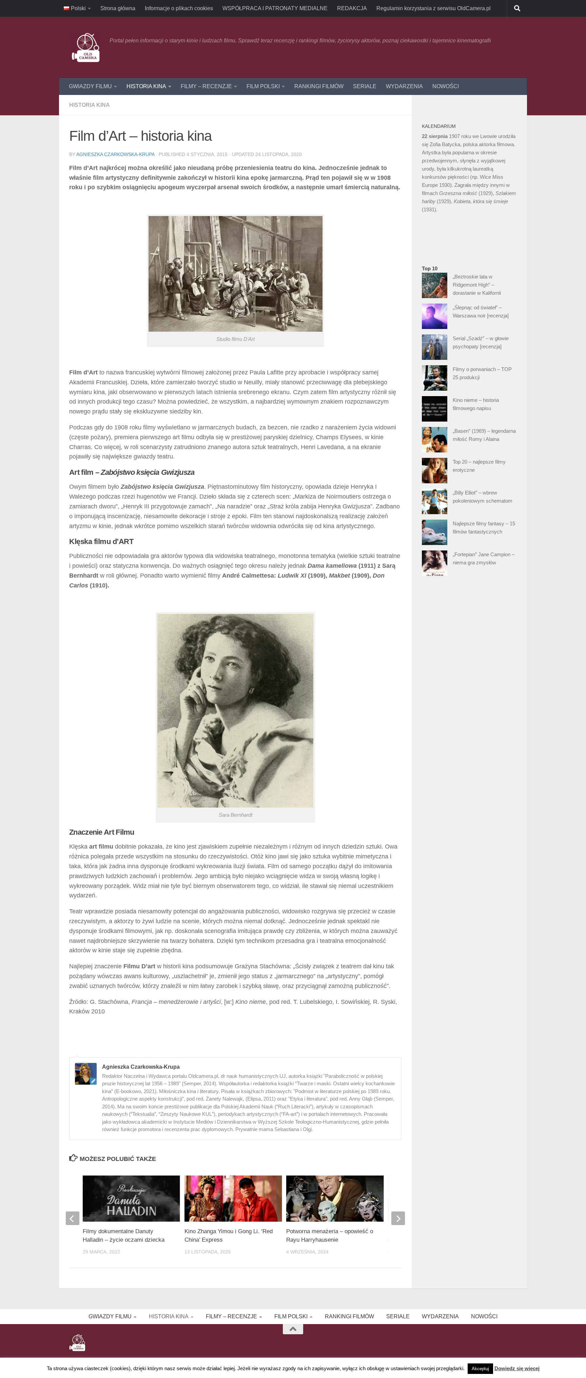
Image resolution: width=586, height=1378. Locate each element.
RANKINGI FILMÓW (319, 86)
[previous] (72, 1218)
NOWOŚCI (445, 86)
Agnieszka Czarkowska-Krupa (115, 154)
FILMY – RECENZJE (206, 86)
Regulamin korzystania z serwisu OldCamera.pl (433, 8)
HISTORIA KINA (146, 86)
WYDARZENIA (404, 86)
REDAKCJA (352, 8)
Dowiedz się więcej (517, 1368)
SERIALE (364, 86)
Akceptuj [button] (480, 1368)
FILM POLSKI (263, 86)
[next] (398, 1218)
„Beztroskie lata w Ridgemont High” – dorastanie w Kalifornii (477, 285)
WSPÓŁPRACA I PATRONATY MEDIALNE (275, 8)
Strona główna (117, 8)
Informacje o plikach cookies (179, 8)
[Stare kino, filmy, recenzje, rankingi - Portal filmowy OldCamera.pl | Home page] (86, 47)
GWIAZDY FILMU (90, 86)
